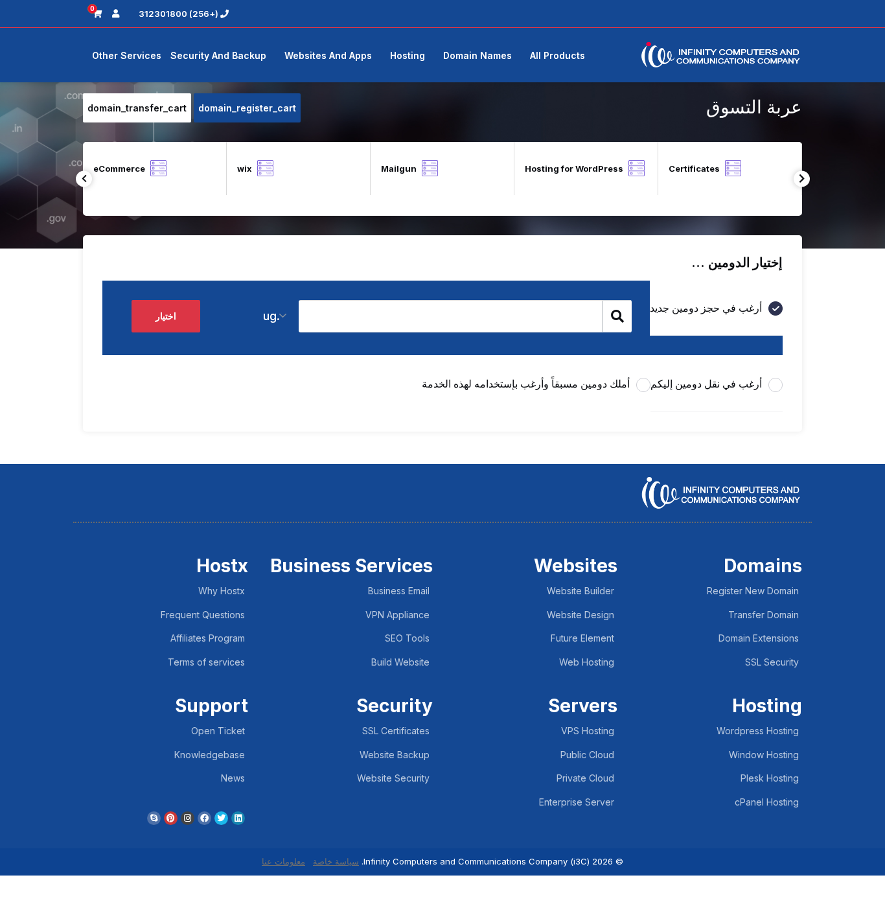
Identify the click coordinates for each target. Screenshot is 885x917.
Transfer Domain (763, 614)
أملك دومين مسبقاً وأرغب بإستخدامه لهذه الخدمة (526, 383)
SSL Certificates (396, 730)
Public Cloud (587, 754)
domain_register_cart (247, 107)
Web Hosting (586, 661)
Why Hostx (221, 590)
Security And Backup (218, 55)
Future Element (582, 638)
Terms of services (206, 661)
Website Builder (580, 590)
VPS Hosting (587, 730)
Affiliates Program (207, 638)
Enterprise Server (576, 801)
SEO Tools (407, 638)
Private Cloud (585, 778)
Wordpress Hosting (758, 730)
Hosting (407, 55)
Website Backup (395, 754)
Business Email (399, 590)
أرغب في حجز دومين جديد (706, 307)
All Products (557, 55)
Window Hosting (764, 754)
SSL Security (772, 661)
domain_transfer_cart (137, 107)
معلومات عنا (283, 861)
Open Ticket (218, 730)
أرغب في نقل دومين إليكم (706, 383)
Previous (84, 178)
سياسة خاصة (336, 861)
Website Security (393, 778)
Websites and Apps (328, 55)
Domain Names (477, 55)
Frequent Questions (203, 614)
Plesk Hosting (770, 778)
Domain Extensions (758, 638)
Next (802, 178)
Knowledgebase (209, 754)
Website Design (580, 614)
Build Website (400, 661)
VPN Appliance (397, 614)
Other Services (126, 55)
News (233, 778)
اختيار (165, 315)
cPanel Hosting (767, 801)
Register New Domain (753, 590)
